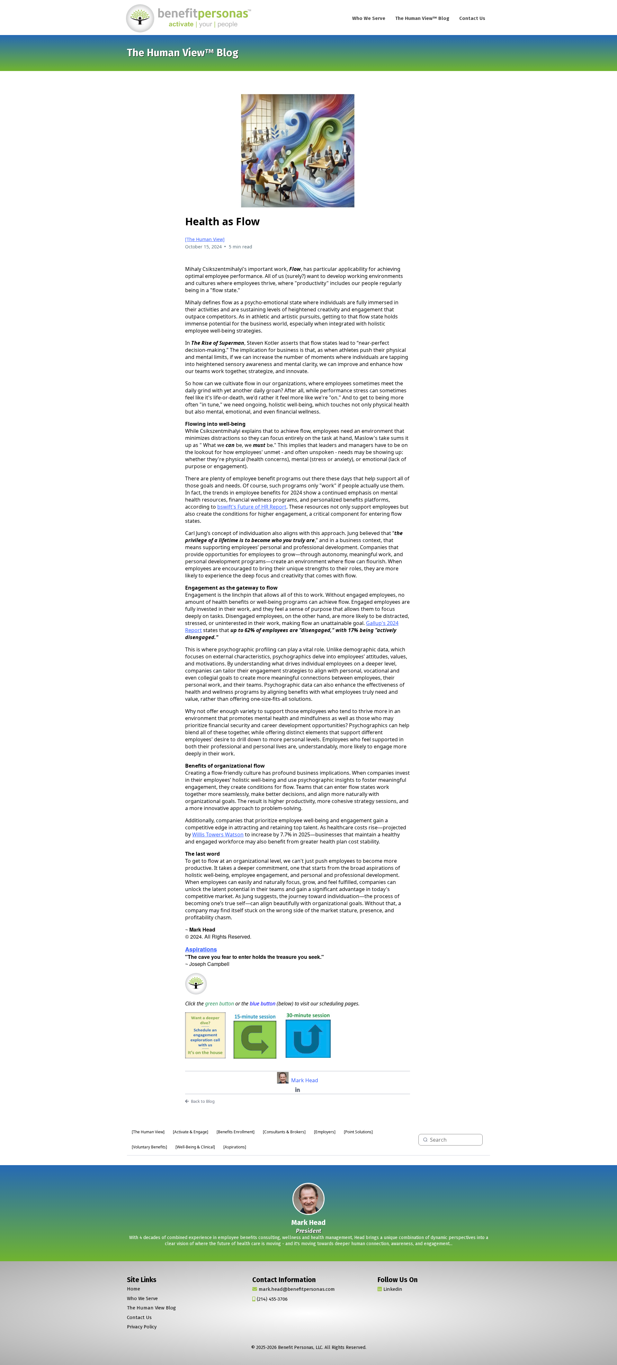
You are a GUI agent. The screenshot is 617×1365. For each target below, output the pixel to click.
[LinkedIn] (297, 1089)
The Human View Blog (151, 1308)
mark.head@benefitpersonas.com (297, 1289)
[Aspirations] (234, 1147)
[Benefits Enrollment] (236, 1132)
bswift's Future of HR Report (251, 506)
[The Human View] (205, 239)
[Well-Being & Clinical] (195, 1147)
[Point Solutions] (358, 1132)
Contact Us (472, 18)
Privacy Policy (141, 1327)
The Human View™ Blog (422, 18)
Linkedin (392, 1289)
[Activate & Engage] (190, 1132)
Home (133, 1289)
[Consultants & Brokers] (284, 1132)
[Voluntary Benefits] (149, 1147)
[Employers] (324, 1132)
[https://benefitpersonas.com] (189, 18)
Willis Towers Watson (218, 834)
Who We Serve (368, 18)
